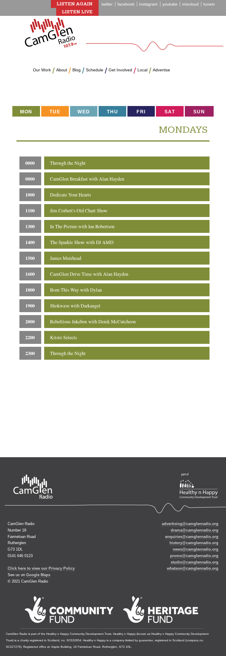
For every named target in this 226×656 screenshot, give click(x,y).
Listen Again (75, 4)
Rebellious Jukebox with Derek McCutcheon (93, 321)
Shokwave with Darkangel (75, 305)
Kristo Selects (63, 337)
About (61, 70)
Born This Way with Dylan (76, 290)
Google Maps (38, 575)
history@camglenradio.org (194, 543)
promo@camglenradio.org (194, 556)
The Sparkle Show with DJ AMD (82, 242)
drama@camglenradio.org (194, 530)
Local (142, 70)
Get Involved (120, 70)
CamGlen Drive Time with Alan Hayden (89, 274)
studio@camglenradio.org (194, 562)
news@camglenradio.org (195, 549)
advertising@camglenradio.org (190, 524)
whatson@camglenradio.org (192, 568)
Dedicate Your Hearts (70, 194)
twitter (107, 4)
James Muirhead (65, 258)
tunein (209, 4)
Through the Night (68, 163)
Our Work (42, 70)
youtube (169, 4)
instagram (148, 4)
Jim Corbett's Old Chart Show (78, 210)
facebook (125, 4)
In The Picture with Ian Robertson (82, 226)
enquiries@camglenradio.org (191, 536)
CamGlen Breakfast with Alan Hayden (87, 179)
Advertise (161, 70)
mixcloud (190, 4)
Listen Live (77, 12)
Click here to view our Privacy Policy (41, 568)
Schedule (94, 70)
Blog (76, 70)
